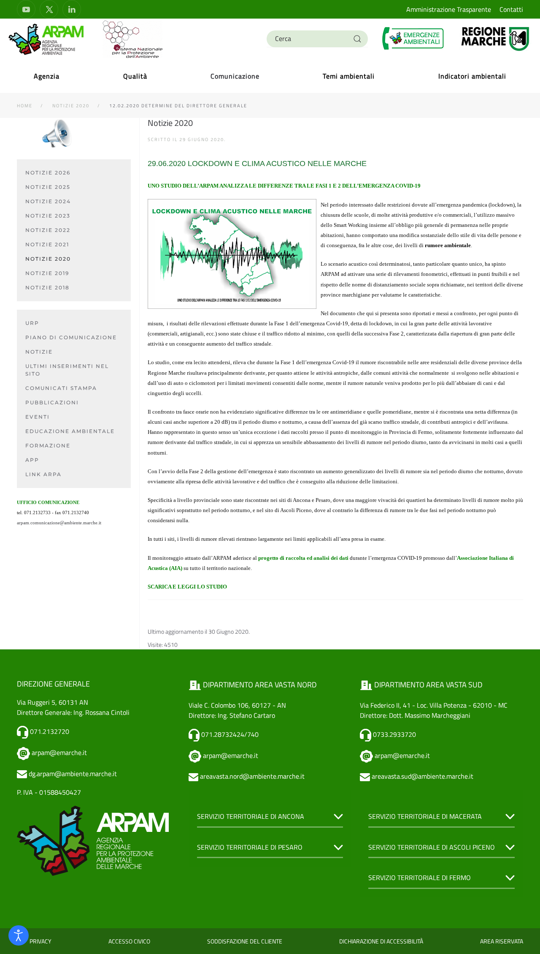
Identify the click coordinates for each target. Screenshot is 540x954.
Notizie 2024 (48, 201)
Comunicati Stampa (61, 388)
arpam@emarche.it (59, 752)
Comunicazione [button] (235, 76)
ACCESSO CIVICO (129, 941)
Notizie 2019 (47, 273)
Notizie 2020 (48, 259)
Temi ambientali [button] (349, 76)
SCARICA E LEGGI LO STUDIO (187, 586)
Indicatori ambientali (472, 76)
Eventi (37, 417)
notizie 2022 (47, 230)
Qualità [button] (135, 76)
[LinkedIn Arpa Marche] (71, 9)
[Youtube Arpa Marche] (26, 9)
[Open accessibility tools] (18, 935)
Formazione (47, 445)
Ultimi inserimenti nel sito (67, 370)
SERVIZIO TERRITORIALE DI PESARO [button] (249, 847)
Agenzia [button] (46, 76)
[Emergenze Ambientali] (414, 38)
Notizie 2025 (47, 187)
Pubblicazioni (52, 402)
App (32, 460)
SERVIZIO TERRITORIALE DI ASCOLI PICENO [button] (431, 847)
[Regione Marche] (495, 38)
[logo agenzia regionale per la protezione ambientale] (46, 38)
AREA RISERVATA (501, 941)
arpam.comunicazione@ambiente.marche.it (59, 523)
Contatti (511, 9)
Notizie (39, 352)
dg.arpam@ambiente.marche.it (73, 774)
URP (32, 323)
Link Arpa (43, 474)
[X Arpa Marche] (49, 9)
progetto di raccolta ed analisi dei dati (303, 558)
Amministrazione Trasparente (448, 9)
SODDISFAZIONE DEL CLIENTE (244, 941)
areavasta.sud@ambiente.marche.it (422, 776)
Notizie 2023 (47, 216)
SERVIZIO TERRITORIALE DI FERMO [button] (419, 877)
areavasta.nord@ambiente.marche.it (252, 776)
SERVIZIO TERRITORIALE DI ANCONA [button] (250, 816)
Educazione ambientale (70, 431)
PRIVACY (40, 941)
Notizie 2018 (47, 287)
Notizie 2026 (47, 172)
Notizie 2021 (47, 244)
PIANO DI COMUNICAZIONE (71, 337)
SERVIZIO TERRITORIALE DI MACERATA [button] (425, 816)
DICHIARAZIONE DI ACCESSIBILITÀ (381, 941)
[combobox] (317, 38)
